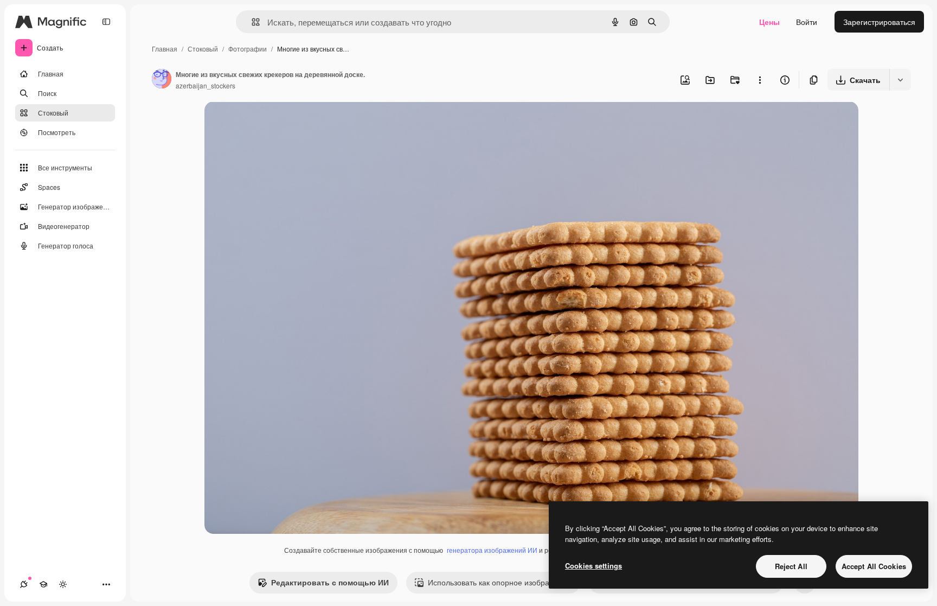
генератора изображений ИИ (492, 549)
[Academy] (43, 584)
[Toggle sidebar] (106, 21)
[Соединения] (24, 584)
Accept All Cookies (874, 566)
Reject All (791, 566)
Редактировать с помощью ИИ (330, 582)
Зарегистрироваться (879, 21)
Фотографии (247, 48)
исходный (277, 122)
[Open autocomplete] (251, 22)
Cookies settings (593, 565)
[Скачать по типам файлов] (900, 80)
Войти (806, 21)
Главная (164, 48)
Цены (769, 21)
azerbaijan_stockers (205, 85)
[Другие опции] (760, 80)
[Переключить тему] (63, 584)
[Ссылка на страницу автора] (161, 80)
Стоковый (203, 48)
